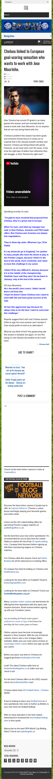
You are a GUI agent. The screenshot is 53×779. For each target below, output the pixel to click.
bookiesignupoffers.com (15, 583)
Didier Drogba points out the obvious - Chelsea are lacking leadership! (15, 382)
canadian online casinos (21, 602)
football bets (36, 701)
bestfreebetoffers (20, 682)
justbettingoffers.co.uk (14, 528)
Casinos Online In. (19, 508)
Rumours (9, 76)
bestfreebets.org (11, 572)
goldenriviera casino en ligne (15, 621)
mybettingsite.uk (27, 731)
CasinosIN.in (10, 472)
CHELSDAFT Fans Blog (27, 772)
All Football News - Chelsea (35, 690)
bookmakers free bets (30, 658)
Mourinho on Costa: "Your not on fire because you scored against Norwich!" (15, 370)
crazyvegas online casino (15, 644)
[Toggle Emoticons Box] (5, 406)
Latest (8, 42)
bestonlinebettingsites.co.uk (16, 668)
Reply (8, 74)
